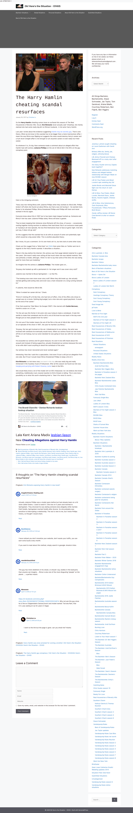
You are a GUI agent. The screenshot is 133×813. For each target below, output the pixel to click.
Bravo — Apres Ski (98, 274)
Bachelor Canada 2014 (103, 475)
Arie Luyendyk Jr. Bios (100, 253)
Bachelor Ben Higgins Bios (104, 369)
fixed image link (97, 304)
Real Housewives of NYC (101, 335)
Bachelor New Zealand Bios (105, 377)
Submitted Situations (95, 13)
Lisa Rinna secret (62, 457)
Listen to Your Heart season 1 (105, 637)
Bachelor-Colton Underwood (105, 574)
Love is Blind (96, 311)
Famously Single (99, 691)
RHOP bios (97, 421)
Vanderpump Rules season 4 (105, 749)
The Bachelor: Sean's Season (105, 671)
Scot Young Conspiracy (101, 298)
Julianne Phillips (20, 455)
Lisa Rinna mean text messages (31, 457)
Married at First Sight (99, 314)
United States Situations (102, 354)
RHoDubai (95, 764)
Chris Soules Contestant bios (105, 386)
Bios (98, 653)
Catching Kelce (98, 685)
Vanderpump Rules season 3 (105, 746)
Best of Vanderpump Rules (104, 727)
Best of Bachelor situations (101, 268)
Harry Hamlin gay (71, 451)
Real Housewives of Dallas (101, 329)
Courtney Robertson (102, 633)
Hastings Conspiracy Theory (103, 295)
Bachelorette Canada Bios (105, 613)
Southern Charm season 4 (104, 715)
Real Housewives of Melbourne (103, 332)
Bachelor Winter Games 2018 (105, 560)
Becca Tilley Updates (102, 440)
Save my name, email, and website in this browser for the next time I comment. (47, 705)
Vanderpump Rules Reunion (105, 740)
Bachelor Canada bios (100, 256)
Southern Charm (99, 700)
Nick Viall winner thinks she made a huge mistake (33, 463)
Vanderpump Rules (100, 724)
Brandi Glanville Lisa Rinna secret (28, 451)
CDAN (50, 246)
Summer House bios (100, 427)
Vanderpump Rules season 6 (102, 782)
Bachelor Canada (101, 469)
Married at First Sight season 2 (104, 320)
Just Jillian (97, 401)
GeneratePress (83, 810)
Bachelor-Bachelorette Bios (103, 363)
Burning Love (99, 627)
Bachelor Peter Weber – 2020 (105, 557)
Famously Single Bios (101, 397)
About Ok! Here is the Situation (75, 13)
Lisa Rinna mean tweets (49, 457)
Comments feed (98, 124)
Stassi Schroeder (99, 721)
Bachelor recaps (98, 259)
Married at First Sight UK (102, 323)
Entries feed (96, 121)
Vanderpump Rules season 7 (105, 755)
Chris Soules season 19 (101, 688)
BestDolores (25, 529)
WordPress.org (97, 127)
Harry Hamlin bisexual (45, 451)
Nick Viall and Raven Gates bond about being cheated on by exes (38, 461)
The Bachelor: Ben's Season (105, 657)
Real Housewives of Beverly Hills (28, 449)
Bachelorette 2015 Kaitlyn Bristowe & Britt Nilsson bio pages (106, 590)
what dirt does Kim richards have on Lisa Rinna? (48, 459)
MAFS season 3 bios (100, 407)
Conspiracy (96, 289)
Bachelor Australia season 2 (105, 460)
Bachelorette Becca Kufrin (104, 607)
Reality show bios (98, 360)
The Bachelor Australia (103, 645)
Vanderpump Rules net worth (105, 736)
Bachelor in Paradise (102, 514)
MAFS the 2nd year (100, 317)
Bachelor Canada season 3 (106, 472)
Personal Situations (55, 13)
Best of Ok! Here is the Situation (26, 18)
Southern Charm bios (102, 709)
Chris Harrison (100, 630)
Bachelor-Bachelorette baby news (104, 265)
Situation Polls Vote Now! (101, 773)
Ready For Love (99, 694)
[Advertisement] (66, 34)
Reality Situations (98, 434)
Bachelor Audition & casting (105, 457)
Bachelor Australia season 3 (105, 463)
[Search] (114, 800)
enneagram (99, 347)
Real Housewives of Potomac (102, 338)
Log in (94, 118)
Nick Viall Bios (100, 394)
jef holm (95, 307)
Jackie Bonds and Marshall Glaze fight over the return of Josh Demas (104, 188)
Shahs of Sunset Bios (101, 424)
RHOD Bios (97, 418)
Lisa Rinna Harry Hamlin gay (59, 455)
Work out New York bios (102, 430)
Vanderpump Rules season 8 (105, 758)
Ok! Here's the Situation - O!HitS (42, 6)
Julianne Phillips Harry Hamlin (35, 455)
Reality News (96, 357)
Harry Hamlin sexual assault (56, 453)
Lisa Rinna (48, 455)
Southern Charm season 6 (104, 718)
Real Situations (97, 341)
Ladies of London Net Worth (103, 286)
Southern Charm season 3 (104, 712)
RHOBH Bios (97, 415)
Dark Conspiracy (99, 292)
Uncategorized (63, 449)
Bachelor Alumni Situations (103, 437)
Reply (20, 518)
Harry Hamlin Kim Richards (39, 453)
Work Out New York (100, 761)
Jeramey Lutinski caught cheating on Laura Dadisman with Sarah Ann (104, 146)
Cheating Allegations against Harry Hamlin (49, 440)
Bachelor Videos (98, 262)
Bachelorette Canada (102, 610)
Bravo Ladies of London (100, 278)
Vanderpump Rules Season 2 (105, 743)
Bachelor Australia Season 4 (105, 466)
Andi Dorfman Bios (102, 366)
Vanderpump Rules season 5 (105, 752)
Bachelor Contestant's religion (106, 494)
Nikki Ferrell (100, 668)
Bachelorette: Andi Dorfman (105, 624)
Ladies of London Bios (101, 404)
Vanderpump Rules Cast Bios (105, 733)
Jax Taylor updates (102, 730)
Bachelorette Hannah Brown (105, 616)
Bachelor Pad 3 (100, 554)
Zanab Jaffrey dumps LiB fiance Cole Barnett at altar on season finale (103, 215)
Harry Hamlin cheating (59, 451)
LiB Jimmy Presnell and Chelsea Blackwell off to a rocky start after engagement (104, 159)
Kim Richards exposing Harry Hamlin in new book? (41, 485)
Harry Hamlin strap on (71, 453)
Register (95, 115)
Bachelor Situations (22, 13)
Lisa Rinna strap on (73, 457)
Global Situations (39, 13)
